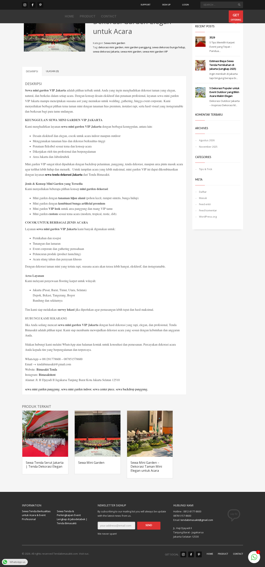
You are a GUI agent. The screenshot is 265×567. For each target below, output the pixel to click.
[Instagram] (25, 5)
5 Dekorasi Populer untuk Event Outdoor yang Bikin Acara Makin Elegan (224, 92)
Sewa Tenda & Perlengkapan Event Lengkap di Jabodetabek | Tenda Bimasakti (72, 517)
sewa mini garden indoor (76, 389)
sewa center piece (103, 389)
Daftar (203, 192)
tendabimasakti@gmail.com (197, 520)
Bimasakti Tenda (46, 369)
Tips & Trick (205, 169)
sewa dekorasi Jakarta (106, 51)
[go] (239, 4)
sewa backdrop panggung (131, 389)
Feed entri (205, 204)
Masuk (203, 198)
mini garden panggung (138, 47)
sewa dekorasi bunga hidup (168, 47)
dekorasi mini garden (110, 47)
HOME (210, 553)
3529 (212, 37)
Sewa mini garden (114, 43)
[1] (254, 559)
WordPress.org (208, 216)
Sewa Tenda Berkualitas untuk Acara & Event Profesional (36, 515)
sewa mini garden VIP (155, 51)
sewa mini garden (130, 51)
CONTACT (238, 553)
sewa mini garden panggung (42, 389)
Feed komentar (208, 210)
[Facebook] (33, 5)
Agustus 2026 (207, 140)
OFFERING (236, 17)
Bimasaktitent (47, 375)
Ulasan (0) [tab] (52, 71)
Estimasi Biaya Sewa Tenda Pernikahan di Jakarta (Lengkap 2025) (223, 65)
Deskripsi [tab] (32, 71)
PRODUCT (223, 553)
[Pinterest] (40, 5)
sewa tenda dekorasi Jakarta (63, 174)
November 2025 (208, 146)
